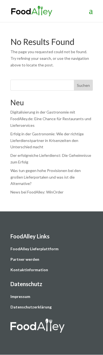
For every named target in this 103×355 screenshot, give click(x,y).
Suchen (83, 85)
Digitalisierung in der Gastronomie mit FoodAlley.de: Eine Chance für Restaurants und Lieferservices (50, 119)
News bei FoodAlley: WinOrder (36, 192)
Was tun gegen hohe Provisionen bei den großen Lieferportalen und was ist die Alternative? (45, 177)
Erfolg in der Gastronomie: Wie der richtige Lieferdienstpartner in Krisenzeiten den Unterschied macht (47, 140)
